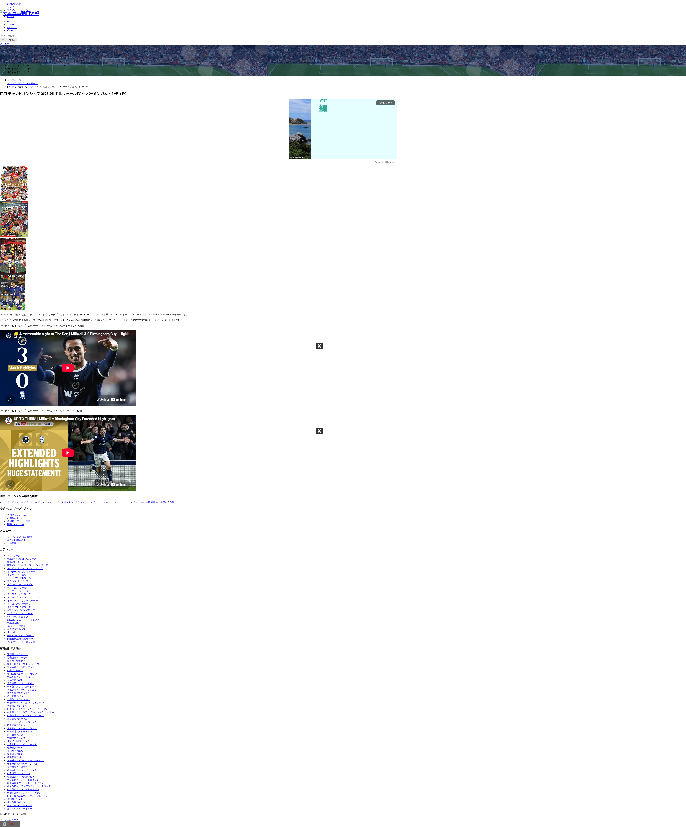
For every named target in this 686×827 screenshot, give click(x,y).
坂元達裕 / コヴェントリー (20, 683)
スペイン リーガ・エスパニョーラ (25, 568)
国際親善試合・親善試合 (20, 638)
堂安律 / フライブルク (18, 699)
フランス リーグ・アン (19, 581)
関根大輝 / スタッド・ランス (22, 734)
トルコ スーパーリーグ (19, 603)
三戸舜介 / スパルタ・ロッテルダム (25, 760)
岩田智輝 (150, 502)
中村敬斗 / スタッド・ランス (22, 731)
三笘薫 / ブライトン (17, 654)
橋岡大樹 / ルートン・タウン (22, 673)
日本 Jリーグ (13, 555)
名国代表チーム (15, 518)
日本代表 (11, 543)
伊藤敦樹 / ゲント (16, 802)
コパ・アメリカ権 (16, 626)
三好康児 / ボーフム (17, 718)
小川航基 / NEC (15, 751)
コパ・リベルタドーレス (20, 613)
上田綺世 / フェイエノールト (22, 744)
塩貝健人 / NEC (15, 754)
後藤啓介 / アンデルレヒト (20, 776)
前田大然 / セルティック (19, 805)
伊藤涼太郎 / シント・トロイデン (24, 792)
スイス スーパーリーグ (19, 594)
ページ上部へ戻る (9, 819)
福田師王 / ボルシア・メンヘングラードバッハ (31, 712)
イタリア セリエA (16, 574)
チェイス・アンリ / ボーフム (22, 722)
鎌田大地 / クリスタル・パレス (23, 664)
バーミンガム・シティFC (96, 502)
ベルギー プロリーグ (18, 591)
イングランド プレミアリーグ (22, 571)
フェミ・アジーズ (119, 502)
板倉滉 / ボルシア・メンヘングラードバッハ (30, 709)
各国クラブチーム (16, 514)
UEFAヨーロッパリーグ (19, 562)
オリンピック (14, 632)
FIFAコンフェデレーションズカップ (25, 619)
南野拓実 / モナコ (16, 725)
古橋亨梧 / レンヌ (16, 738)
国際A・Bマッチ (15, 524)
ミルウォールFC (137, 502)
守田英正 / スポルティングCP (22, 763)
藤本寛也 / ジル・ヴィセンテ (22, 770)
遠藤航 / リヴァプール (18, 661)
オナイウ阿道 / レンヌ (18, 741)
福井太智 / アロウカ (17, 767)
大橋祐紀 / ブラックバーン (20, 677)
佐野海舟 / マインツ (17, 706)
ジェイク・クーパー (50, 502)
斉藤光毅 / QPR (15, 680)
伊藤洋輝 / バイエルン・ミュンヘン (25, 702)
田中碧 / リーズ (15, 670)
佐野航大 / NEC (15, 747)
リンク (10, 7)
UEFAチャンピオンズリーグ (21, 558)
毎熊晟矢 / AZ (14, 757)
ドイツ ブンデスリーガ (19, 578)
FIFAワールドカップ (17, 616)
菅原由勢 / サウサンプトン (20, 667)
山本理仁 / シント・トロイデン (23, 789)
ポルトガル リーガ (16, 587)
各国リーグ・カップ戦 (18, 521)
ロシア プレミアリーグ (19, 607)
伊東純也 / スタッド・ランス (22, 728)
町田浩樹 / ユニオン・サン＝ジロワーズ (27, 796)
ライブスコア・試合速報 (20, 536)
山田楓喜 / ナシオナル (18, 773)
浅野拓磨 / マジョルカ (18, 693)
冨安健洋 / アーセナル (18, 657)
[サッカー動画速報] (19, 13)
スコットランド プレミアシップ (23, 597)
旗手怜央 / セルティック (19, 808)
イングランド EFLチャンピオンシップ (19, 502)
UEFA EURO (13, 622)
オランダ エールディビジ (20, 584)
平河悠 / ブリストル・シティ (22, 686)
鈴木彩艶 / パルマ (16, 696)
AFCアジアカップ (16, 629)
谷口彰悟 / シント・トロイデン (23, 779)
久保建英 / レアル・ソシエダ (22, 689)
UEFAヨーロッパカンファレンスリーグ (27, 565)
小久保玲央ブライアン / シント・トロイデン (30, 786)
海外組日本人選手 (165, 502)
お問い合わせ (14, 3)
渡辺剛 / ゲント (15, 799)
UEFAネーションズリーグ (20, 635)
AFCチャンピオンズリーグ (21, 610)
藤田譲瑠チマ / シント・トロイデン (25, 783)
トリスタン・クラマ (71, 502)
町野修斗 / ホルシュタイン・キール (25, 715)
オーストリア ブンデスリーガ (22, 600)
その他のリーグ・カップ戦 (21, 642)
